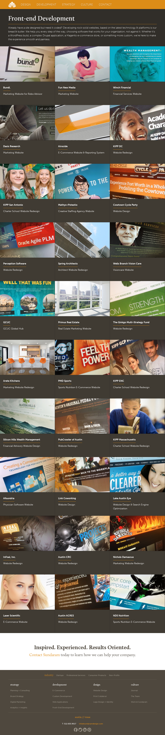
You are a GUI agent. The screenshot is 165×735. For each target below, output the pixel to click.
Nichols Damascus (123, 557)
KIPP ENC (118, 380)
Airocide (63, 146)
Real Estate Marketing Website (74, 328)
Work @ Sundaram (139, 702)
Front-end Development (63, 707)
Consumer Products (97, 675)
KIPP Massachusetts (124, 439)
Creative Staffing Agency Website (76, 211)
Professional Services (76, 675)
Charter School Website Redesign (21, 211)
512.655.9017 (70, 724)
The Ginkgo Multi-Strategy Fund (131, 322)
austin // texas (82, 717)
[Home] (12, 4)
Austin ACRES (66, 615)
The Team (135, 696)
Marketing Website (68, 93)
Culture (87, 4)
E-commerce (59, 690)
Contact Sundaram (44, 654)
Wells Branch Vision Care (127, 263)
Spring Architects (68, 263)
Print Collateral (100, 696)
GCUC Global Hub (13, 328)
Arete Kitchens (11, 380)
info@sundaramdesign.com (91, 724)
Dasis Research (11, 146)
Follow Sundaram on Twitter (80, 730)
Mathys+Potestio (67, 204)
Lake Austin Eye (122, 498)
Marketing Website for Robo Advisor (22, 93)
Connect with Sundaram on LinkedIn (85, 730)
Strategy (68, 4)
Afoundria (8, 498)
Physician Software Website (18, 504)
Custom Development (62, 696)
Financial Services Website (127, 93)
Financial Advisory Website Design (21, 445)
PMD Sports (64, 380)
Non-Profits (114, 675)
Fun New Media (66, 87)
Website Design (121, 211)
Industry (48, 675)
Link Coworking (67, 498)
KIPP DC (118, 146)
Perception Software (14, 263)
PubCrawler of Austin (70, 439)
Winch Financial (122, 87)
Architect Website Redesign (73, 269)
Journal (134, 690)
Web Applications (60, 702)
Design (26, 4)
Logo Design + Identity (103, 702)
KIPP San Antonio (13, 204)
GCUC (6, 322)
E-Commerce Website (15, 621)
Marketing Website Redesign (18, 387)
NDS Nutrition (121, 615)
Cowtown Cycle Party (125, 204)
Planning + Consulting (20, 690)
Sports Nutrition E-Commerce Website (79, 387)
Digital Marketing (17, 702)
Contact (105, 4)
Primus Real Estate (68, 322)
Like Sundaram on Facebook (76, 730)
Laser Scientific (11, 615)
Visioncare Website (123, 269)
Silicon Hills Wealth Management (21, 439)
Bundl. (6, 87)
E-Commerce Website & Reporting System (81, 152)
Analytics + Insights (18, 707)
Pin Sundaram (89, 730)
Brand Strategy (17, 696)
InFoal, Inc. (9, 557)
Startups (59, 675)
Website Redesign (122, 152)
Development (46, 4)
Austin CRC (64, 557)
